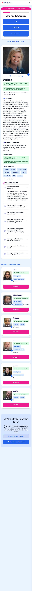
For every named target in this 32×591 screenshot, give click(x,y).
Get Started (16, 286)
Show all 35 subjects (9, 179)
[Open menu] (29, 2)
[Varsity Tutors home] (7, 2)
